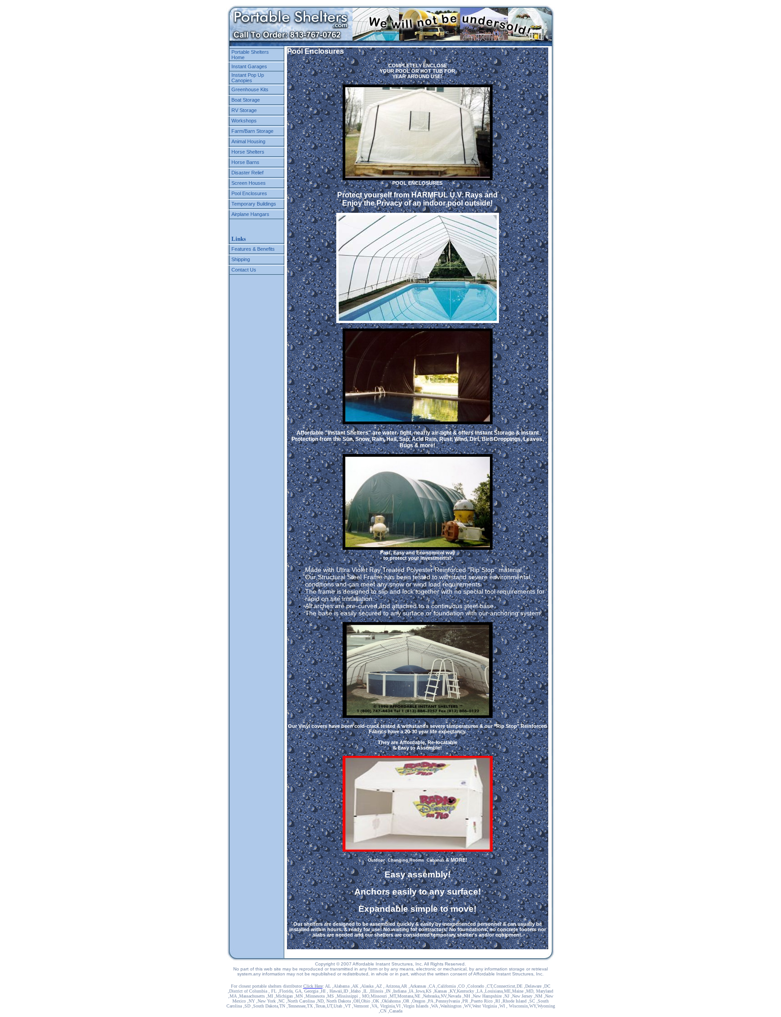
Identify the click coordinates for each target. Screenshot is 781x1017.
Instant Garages (249, 66)
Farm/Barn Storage (252, 131)
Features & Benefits (253, 249)
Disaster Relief (247, 172)
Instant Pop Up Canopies (247, 77)
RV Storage (244, 110)
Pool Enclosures (249, 193)
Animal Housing (248, 141)
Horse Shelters (247, 152)
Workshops (244, 120)
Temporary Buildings (253, 203)
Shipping (240, 259)
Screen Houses (248, 183)
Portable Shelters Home (250, 54)
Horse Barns (245, 162)
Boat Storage (245, 100)
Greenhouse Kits (249, 89)
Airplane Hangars (250, 214)
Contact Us (243, 269)
